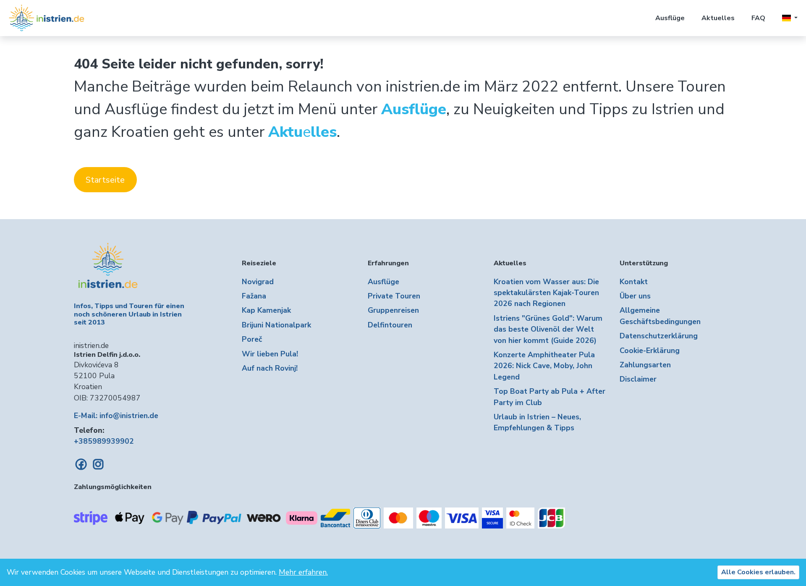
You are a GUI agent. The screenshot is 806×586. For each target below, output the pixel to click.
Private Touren (394, 296)
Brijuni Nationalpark (276, 325)
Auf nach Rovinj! (270, 368)
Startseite (105, 180)
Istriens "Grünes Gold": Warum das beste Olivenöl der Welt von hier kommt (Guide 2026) (548, 329)
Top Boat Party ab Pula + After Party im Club (549, 396)
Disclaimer (638, 379)
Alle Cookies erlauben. (758, 572)
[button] (789, 18)
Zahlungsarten (645, 365)
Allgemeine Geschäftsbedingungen (660, 315)
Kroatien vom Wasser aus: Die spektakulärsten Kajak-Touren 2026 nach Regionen (546, 293)
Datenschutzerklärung (659, 336)
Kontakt (634, 282)
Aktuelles (718, 18)
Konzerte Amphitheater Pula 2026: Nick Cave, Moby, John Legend (544, 366)
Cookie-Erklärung (650, 350)
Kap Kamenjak (266, 310)
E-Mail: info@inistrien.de (116, 416)
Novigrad (258, 282)
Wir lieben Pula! (270, 354)
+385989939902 (104, 441)
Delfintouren (390, 325)
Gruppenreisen (393, 310)
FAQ (758, 18)
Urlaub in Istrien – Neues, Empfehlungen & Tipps (537, 422)
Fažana (254, 296)
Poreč (252, 339)
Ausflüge (670, 18)
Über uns (635, 296)
